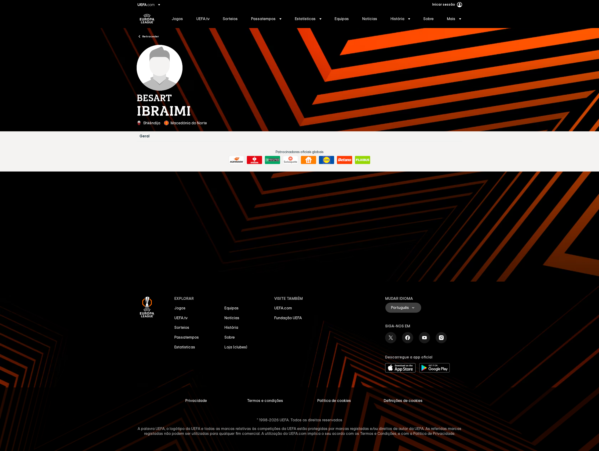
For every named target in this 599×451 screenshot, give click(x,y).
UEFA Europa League (147, 18)
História (231, 327)
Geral (144, 136)
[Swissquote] (290, 160)
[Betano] (344, 160)
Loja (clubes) (235, 347)
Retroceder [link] (150, 36)
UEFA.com (283, 308)
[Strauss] (254, 160)
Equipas (231, 308)
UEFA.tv (181, 318)
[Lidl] (326, 160)
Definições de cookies (403, 400)
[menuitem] (178, 18)
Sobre (229, 337)
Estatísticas (184, 347)
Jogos (180, 308)
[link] (177, 18)
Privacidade (196, 400)
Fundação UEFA (288, 318)
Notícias (231, 318)
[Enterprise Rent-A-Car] (272, 160)
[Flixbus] (362, 160)
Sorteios (181, 327)
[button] (266, 18)
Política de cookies (334, 400)
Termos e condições (265, 400)
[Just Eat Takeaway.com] (308, 160)
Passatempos (186, 337)
